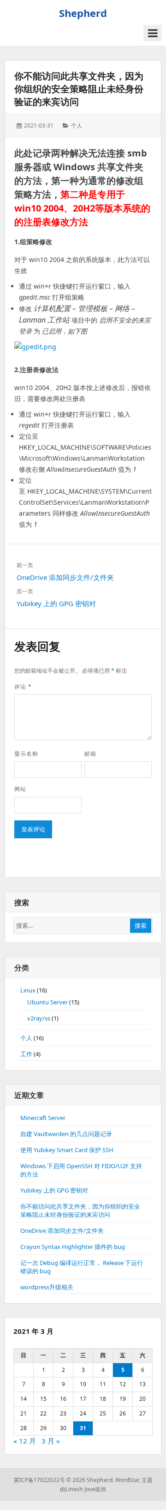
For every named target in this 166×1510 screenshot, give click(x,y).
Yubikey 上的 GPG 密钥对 (54, 1190)
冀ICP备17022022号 (39, 1480)
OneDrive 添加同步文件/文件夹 (62, 1230)
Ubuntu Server (47, 1002)
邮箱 (90, 754)
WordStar (127, 1480)
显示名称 (26, 754)
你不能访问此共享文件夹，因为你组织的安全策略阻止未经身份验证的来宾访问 (78, 89)
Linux (28, 990)
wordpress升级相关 (46, 1287)
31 (83, 1428)
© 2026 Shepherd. (90, 1480)
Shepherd (83, 13)
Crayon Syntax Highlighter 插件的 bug (72, 1247)
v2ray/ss (38, 1018)
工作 (26, 1054)
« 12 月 (24, 1440)
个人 (76, 125)
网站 (20, 789)
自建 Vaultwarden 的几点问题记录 (66, 1134)
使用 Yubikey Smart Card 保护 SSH (66, 1150)
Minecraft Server (42, 1118)
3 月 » (51, 1440)
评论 (23, 687)
